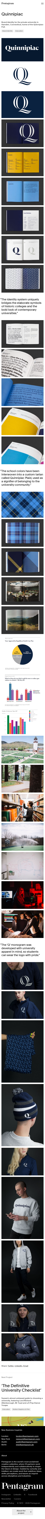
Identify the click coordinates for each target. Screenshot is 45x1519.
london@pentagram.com (27, 1436)
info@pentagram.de (25, 1445)
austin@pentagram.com (26, 1442)
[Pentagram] (7, 3)
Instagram (6, 1494)
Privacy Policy (7, 1503)
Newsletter (6, 1499)
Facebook (32, 1494)
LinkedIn (17, 1494)
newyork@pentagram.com (28, 1439)
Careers (17, 1499)
